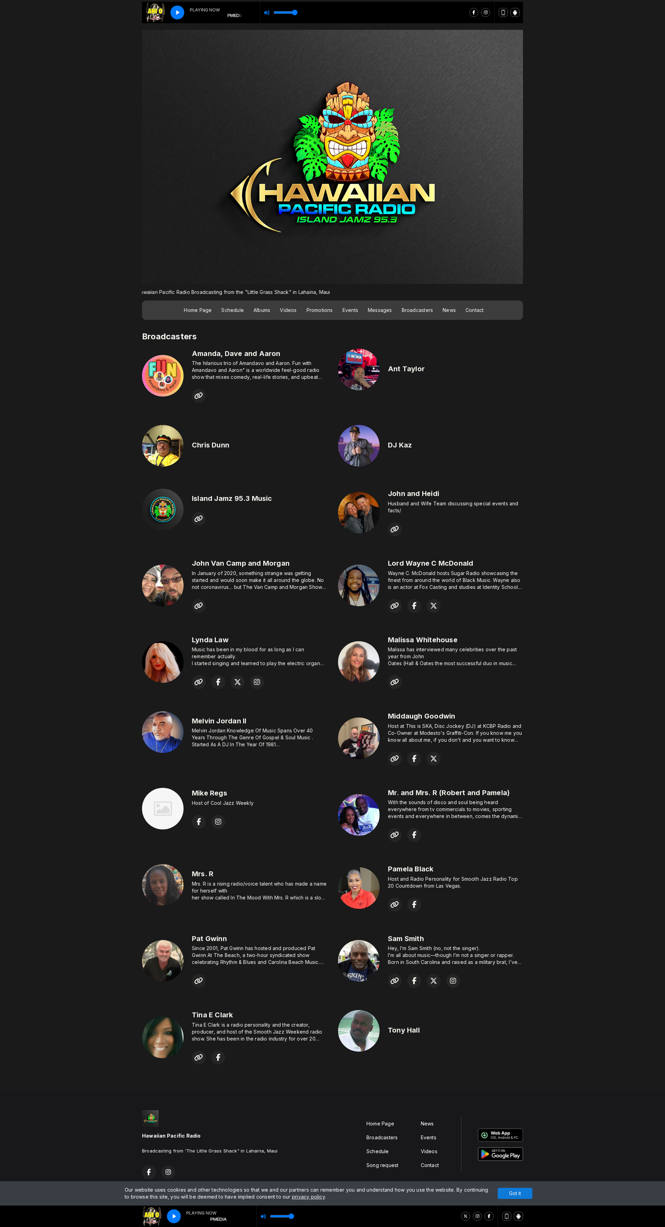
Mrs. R (202, 874)
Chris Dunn (210, 445)
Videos (288, 310)
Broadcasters (417, 310)
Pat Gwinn (209, 938)
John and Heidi (413, 493)
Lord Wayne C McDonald (430, 563)
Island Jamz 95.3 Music (232, 498)
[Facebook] (489, 1216)
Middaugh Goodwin (421, 716)
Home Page (198, 310)
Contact (475, 310)
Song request (382, 1165)
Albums (262, 310)
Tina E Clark (212, 1015)
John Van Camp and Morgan (241, 563)
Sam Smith (406, 938)
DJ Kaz (400, 445)
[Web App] (506, 1216)
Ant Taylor (406, 369)
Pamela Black (411, 869)
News (449, 310)
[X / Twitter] (465, 1216)
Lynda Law (210, 640)
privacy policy (308, 1197)
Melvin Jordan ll (219, 721)
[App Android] (518, 1216)
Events (350, 310)
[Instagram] (477, 1216)
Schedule (232, 310)
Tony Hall (404, 1030)
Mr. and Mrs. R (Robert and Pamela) (449, 793)
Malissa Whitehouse (423, 640)
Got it (515, 1193)
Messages (380, 310)
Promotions (320, 310)
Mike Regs (209, 793)
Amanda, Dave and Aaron (236, 353)
